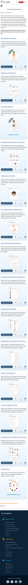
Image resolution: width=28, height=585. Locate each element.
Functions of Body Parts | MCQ (9, 405)
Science (2, 12)
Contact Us (8, 572)
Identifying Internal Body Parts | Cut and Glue (13, 142)
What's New (9, 554)
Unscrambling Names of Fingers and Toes (12, 209)
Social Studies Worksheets (12, 528)
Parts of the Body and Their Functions (11, 243)
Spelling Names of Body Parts (8, 309)
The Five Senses (5, 469)
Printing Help (9, 552)
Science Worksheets (11, 526)
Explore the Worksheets (14, 494)
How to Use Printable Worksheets (14, 548)
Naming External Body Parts (8, 73)
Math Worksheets (10, 522)
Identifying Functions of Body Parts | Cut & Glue (13, 437)
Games (7, 535)
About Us (8, 563)
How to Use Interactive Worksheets (12, 545)
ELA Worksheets (10, 524)
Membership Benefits (11, 542)
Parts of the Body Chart (7, 107)
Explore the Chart (14, 134)
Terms (7, 570)
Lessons (8, 533)
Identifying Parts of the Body (8, 38)
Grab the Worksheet (7, 66)
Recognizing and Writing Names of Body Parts (13, 277)
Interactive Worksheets (12, 530)
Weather (3, 506)
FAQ (7, 550)
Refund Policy (9, 568)
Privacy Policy (9, 565)
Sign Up (21, 2)
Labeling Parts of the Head (8, 176)
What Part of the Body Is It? (8, 373)
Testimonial (9, 556)
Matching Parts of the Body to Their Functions (13, 341)
